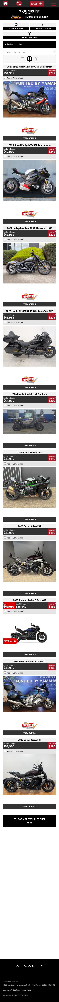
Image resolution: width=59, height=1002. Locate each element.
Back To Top (29, 966)
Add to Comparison (15, 78)
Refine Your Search (14, 44)
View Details (29, 138)
